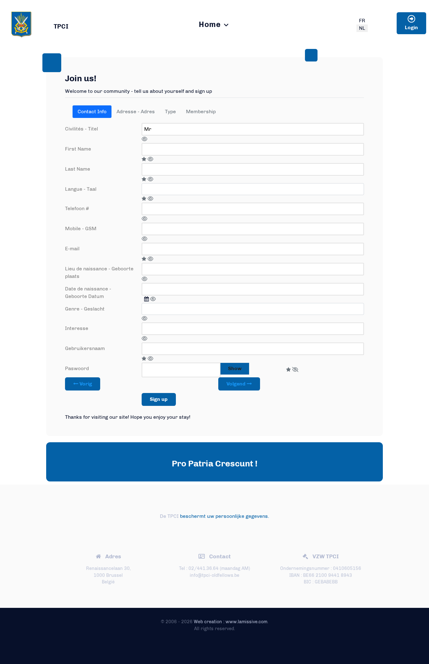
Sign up (159, 399)
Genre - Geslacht (85, 309)
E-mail (72, 249)
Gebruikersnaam (85, 348)
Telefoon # (77, 208)
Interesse (76, 328)
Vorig (85, 384)
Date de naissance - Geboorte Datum (88, 292)
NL (362, 28)
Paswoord (77, 368)
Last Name (77, 169)
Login (411, 27)
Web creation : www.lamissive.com (230, 621)
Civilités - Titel (81, 129)
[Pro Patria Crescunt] (21, 24)
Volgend (236, 384)
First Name (78, 149)
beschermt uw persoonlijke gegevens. (224, 516)
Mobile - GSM (80, 228)
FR (362, 21)
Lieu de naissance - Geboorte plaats (99, 272)
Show (235, 368)
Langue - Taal (80, 189)
